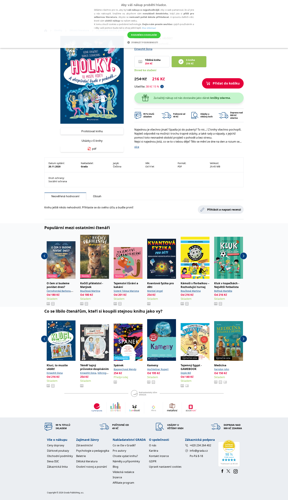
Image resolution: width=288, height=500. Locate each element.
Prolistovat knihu (92, 131)
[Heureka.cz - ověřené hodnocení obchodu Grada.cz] (229, 453)
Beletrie (81, 456)
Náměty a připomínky (126, 461)
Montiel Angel (155, 290)
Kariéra (153, 450)
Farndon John (221, 369)
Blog (115, 466)
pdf (94, 149)
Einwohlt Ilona (143, 49)
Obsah (97, 196)
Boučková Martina (90, 290)
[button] (144, 42)
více (136, 147)
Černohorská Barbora (58, 290)
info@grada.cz (199, 450)
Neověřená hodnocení (65, 196)
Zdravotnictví (84, 445)
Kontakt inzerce (159, 456)
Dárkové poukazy (58, 450)
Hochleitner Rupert (157, 369)
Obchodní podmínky (60, 456)
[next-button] (243, 255)
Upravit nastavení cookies (165, 466)
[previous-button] (44, 255)
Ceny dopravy (55, 445)
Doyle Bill (186, 372)
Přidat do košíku (226, 83)
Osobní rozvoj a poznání (91, 466)
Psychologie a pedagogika (92, 450)
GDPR (152, 461)
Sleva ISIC (53, 461)
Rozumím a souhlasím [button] (144, 35)
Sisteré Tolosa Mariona (126, 290)
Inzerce (117, 477)
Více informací (149, 28)
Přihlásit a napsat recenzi (224, 209)
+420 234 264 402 (200, 445)
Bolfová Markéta (223, 290)
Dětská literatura (87, 461)
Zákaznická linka (57, 466)
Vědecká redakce (123, 472)
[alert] (144, 24)
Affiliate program (123, 482)
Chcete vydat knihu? (125, 456)
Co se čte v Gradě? (124, 445)
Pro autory (119, 450)
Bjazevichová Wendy (125, 369)
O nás (152, 445)
